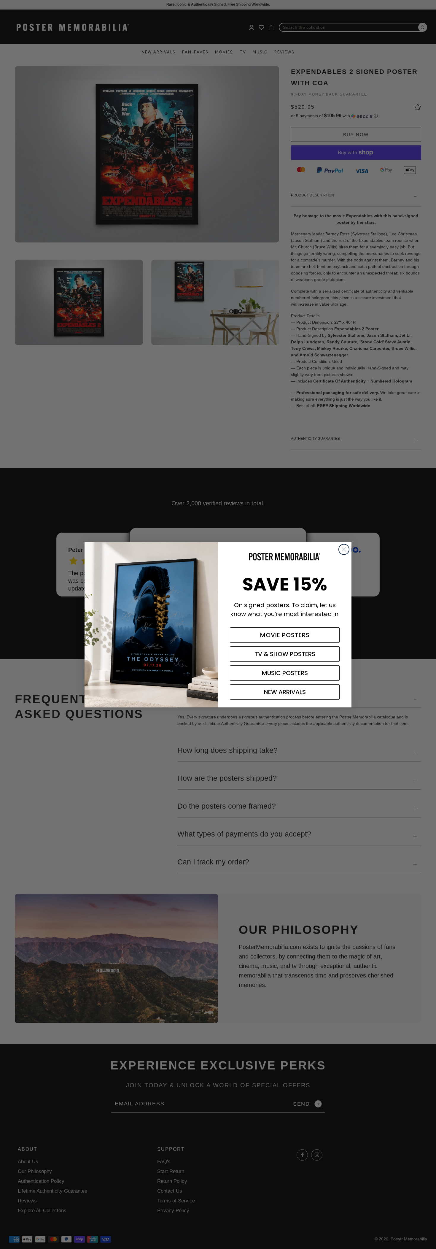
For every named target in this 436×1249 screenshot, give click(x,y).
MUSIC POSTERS (285, 673)
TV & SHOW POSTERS (284, 654)
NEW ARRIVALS (285, 692)
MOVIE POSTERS (285, 635)
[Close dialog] (344, 549)
